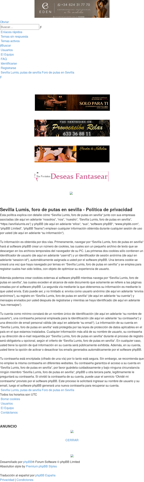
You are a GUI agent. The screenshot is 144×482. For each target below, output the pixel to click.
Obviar (4, 22)
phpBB (27, 462)
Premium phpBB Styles (41, 466)
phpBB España (45, 475)
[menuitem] (14, 36)
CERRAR (72, 440)
